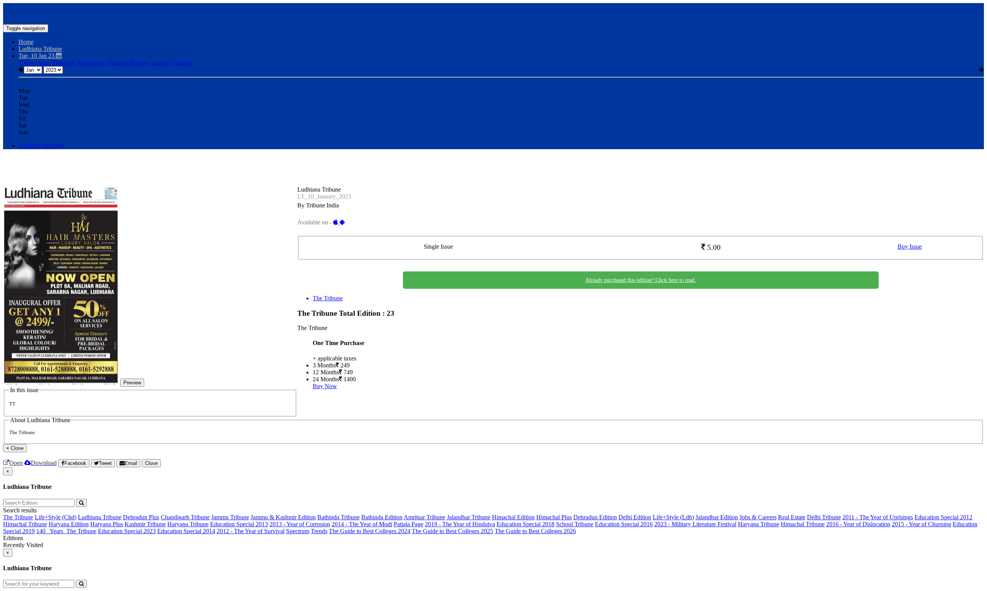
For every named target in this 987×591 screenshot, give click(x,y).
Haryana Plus (106, 524)
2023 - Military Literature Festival (695, 524)
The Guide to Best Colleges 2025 (452, 531)
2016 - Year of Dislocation (858, 524)
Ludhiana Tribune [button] (40, 48)
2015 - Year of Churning (921, 524)
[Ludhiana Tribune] (493, 12)
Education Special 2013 (239, 524)
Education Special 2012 (943, 517)
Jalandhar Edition (717, 517)
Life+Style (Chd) (55, 517)
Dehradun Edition (595, 517)
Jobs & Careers (757, 517)
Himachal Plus (554, 517)
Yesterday (64, 62)
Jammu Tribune (230, 517)
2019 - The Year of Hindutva (460, 524)
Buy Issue (910, 246)
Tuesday (117, 62)
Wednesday (91, 62)
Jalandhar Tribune (468, 517)
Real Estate (791, 517)
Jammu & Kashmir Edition (283, 517)
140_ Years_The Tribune (66, 531)
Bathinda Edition (382, 517)
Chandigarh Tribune (185, 517)
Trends (319, 531)
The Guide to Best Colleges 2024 (369, 531)
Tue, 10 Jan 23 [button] (37, 55)
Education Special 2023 (127, 531)
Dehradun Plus (141, 517)
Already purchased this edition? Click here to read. (640, 280)
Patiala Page (408, 524)
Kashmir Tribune (145, 524)
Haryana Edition (69, 524)
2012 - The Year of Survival (251, 531)
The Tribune (328, 298)
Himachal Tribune (25, 524)
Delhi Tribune (824, 517)
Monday (139, 62)
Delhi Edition (634, 517)
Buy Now (325, 386)
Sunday (160, 62)
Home (26, 42)
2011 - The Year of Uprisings (877, 517)
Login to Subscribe (42, 145)
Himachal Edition (513, 517)
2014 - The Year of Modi (362, 524)
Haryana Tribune (188, 524)
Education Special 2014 (186, 531)
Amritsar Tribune (424, 517)
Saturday (182, 62)
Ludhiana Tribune (99, 517)
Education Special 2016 (624, 524)
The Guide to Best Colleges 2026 (535, 531)
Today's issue (35, 62)
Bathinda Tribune (338, 517)
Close (151, 463)
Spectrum (297, 531)
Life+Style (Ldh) (673, 517)
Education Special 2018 (525, 524)
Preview (132, 383)
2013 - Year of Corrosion (299, 524)
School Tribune (574, 524)
